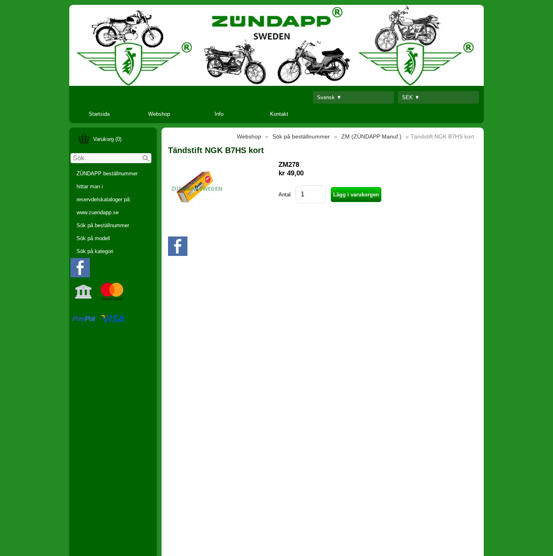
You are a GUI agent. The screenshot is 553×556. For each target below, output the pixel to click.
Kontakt (279, 114)
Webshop (159, 114)
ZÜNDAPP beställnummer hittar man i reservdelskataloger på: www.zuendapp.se (107, 192)
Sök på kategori (95, 251)
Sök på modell (93, 238)
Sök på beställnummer (103, 225)
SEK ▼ (411, 97)
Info (219, 114)
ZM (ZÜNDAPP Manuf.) (371, 136)
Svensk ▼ (329, 97)
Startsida (99, 114)
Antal (285, 195)
